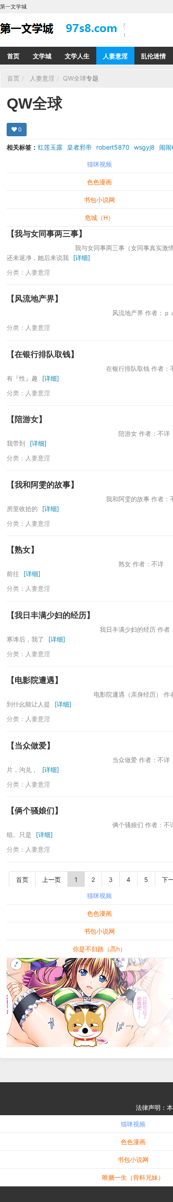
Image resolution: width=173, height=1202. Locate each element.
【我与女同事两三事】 (46, 233)
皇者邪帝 (79, 147)
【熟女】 (23, 549)
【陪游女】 (27, 419)
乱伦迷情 (153, 56)
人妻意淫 (115, 56)
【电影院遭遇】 (35, 680)
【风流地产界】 (35, 298)
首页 (13, 56)
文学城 (42, 56)
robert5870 (113, 147)
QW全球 (74, 78)
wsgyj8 (144, 147)
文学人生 (77, 56)
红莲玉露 (50, 147)
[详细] (81, 257)
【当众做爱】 (31, 745)
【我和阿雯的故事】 (43, 484)
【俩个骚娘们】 (35, 810)
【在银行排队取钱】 (43, 354)
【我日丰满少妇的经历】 (50, 615)
